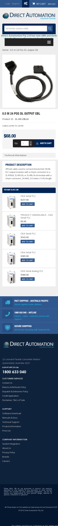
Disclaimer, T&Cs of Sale (13, 400)
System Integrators (11, 443)
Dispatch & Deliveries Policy (15, 391)
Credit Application (10, 395)
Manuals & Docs (9, 417)
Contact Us (7, 382)
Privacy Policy (8, 452)
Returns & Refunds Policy (14, 387)
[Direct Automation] (29, 16)
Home (5, 49)
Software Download (11, 413)
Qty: (16, 143)
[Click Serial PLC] (11, 202)
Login (7, 3)
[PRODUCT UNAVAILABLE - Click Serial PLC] (11, 221)
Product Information (11, 426)
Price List (6, 430)
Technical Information (15, 155)
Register (16, 3)
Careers (6, 461)
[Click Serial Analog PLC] (11, 277)
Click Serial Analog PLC (32, 271)
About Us (6, 448)
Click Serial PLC (28, 196)
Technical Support (10, 422)
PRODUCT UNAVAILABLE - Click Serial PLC (37, 216)
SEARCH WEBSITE (50, 28)
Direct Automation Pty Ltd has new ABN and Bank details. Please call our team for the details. (29, 37)
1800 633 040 (20, 312)
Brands (5, 456)
